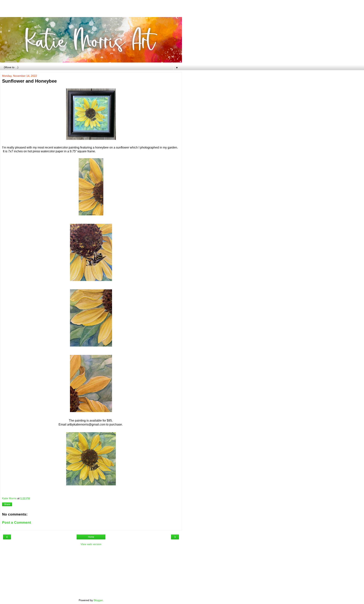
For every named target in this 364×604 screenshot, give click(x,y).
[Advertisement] (91, 10)
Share (7, 504)
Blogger (98, 600)
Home (91, 537)
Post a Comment (16, 522)
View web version (91, 544)
